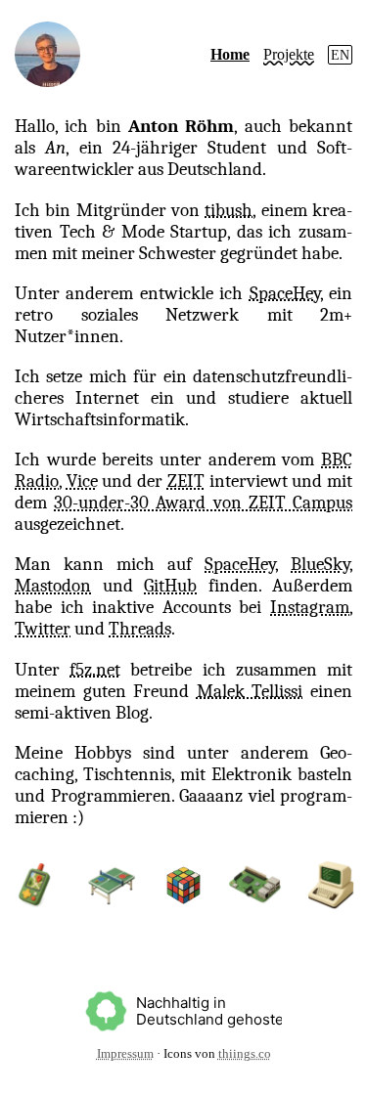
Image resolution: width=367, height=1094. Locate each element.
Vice (82, 481)
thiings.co (244, 1054)
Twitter (42, 628)
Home (230, 54)
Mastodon (53, 585)
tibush (228, 210)
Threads (140, 628)
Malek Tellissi (250, 691)
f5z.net (94, 669)
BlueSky (320, 564)
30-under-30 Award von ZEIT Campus (203, 502)
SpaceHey (285, 293)
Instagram (309, 607)
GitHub (170, 585)
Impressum (125, 1054)
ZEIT (186, 481)
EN (340, 55)
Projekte (288, 54)
